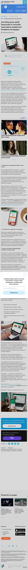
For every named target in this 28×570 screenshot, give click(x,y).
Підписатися (14, 292)
